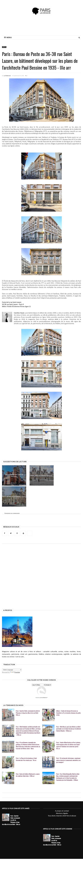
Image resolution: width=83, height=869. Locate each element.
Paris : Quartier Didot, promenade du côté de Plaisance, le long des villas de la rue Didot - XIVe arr (28, 713)
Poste (4, 47)
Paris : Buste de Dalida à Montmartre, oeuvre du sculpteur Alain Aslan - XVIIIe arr (28, 775)
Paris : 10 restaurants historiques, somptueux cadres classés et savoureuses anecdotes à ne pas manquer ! (68, 760)
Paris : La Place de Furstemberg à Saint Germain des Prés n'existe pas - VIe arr (26, 759)
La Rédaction (7, 75)
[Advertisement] (41, 26)
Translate (17, 672)
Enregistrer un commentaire (12, 513)
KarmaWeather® (43, 697)
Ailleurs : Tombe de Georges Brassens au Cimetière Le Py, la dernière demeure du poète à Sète (68, 713)
